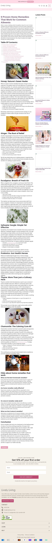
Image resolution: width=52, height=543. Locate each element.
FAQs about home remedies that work (11, 54)
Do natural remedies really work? (12, 59)
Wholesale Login (7, 501)
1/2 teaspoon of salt (11, 242)
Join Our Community (26, 477)
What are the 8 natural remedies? (12, 60)
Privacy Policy (21, 534)
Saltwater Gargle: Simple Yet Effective (11, 49)
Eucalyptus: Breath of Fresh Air (10, 47)
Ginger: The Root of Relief (9, 46)
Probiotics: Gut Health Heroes (9, 50)
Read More (38, 35)
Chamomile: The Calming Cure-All (10, 53)
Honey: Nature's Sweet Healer (9, 44)
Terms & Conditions (29, 534)
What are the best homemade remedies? (14, 56)
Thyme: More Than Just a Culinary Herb (12, 51)
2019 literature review (22, 342)
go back (4, 447)
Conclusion (5, 62)
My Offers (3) (30, 1)
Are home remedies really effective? (13, 57)
